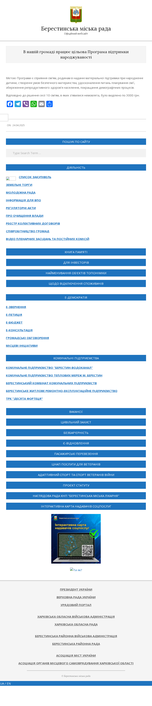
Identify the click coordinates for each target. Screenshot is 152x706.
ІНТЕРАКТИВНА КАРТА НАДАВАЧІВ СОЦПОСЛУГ (76, 506)
